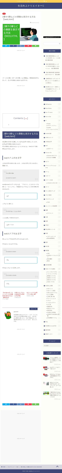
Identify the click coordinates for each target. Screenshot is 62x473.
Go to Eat (52, 116)
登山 (52, 321)
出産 (52, 217)
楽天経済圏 (52, 264)
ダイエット (53, 213)
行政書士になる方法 (52, 325)
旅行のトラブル (53, 279)
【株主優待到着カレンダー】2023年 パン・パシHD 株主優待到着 (53, 58)
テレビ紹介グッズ (52, 191)
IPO (53, 253)
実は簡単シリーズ (52, 229)
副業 (52, 221)
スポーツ (52, 175)
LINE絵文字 (52, 141)
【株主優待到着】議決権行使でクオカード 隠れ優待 (52, 73)
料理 (52, 233)
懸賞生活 (53, 306)
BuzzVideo (52, 108)
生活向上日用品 (53, 312)
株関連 (52, 250)
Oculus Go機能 (53, 157)
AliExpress (52, 104)
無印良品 (53, 310)
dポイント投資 (53, 290)
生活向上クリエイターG (31, 5)
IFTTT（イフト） (53, 125)
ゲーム (52, 171)
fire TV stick (52, 112)
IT (52, 120)
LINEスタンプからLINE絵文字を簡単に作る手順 (19, 294)
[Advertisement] (20, 63)
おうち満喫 (53, 294)
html (4, 13)
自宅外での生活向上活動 (53, 315)
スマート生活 (52, 180)
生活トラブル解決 (52, 269)
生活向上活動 (52, 285)
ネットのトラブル (53, 272)
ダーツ (52, 187)
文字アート (53, 148)
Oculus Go (52, 152)
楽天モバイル (53, 308)
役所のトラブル (53, 277)
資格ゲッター (52, 334)
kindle (53, 127)
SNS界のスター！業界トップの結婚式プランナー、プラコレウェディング (52, 89)
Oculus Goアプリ (53, 155)
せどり (52, 161)
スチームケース (53, 236)
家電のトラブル (53, 275)
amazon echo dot (53, 183)
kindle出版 (52, 133)
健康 (52, 210)
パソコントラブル (53, 273)
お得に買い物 (53, 296)
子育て (52, 225)
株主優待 (53, 259)
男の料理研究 (53, 238)
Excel (53, 123)
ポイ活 (53, 304)
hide (26, 118)
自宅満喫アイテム (53, 317)
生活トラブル (53, 281)
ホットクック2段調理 (52, 206)
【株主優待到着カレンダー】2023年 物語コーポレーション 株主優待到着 (52, 66)
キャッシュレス (53, 298)
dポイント (53, 288)
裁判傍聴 (52, 330)
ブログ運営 (52, 195)
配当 (53, 260)
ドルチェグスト (53, 302)
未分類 (52, 246)
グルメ (53, 300)
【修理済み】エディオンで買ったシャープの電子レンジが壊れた (52, 80)
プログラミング (52, 199)
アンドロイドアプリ (53, 129)
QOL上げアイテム (53, 292)
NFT (52, 145)
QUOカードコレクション (53, 256)
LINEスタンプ (52, 137)
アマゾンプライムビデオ (52, 166)
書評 (52, 242)
